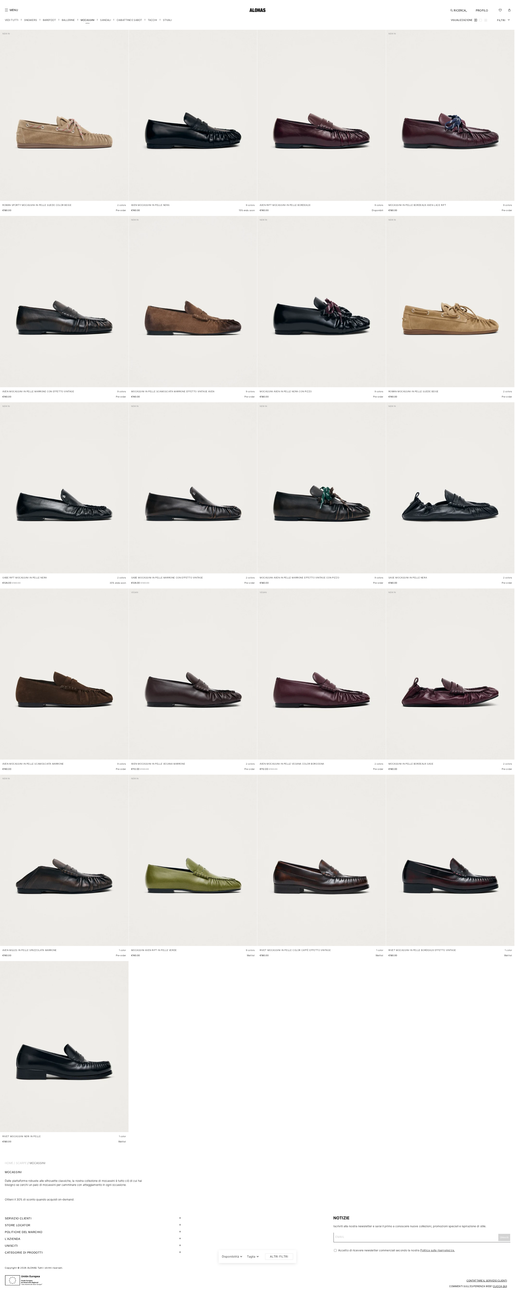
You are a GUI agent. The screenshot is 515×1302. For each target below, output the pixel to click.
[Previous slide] (5, 118)
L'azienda (12, 1238)
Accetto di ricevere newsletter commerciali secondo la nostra (396, 1250)
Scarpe (21, 1163)
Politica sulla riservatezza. (437, 1250)
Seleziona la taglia (114, 194)
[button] (11, 10)
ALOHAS (32, 1267)
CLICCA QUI (500, 1286)
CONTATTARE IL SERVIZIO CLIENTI (487, 1280)
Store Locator (17, 1225)
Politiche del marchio (23, 1232)
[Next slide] (123, 118)
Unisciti (11, 1245)
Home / (10, 1163)
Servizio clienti (18, 1218)
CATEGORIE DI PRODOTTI (24, 1252)
